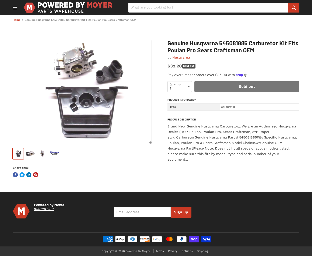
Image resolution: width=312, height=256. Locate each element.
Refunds (187, 251)
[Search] (293, 8)
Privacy (172, 251)
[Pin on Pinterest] (35, 174)
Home (16, 19)
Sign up (181, 212)
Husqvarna (181, 57)
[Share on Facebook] (15, 174)
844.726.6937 (44, 209)
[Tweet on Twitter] (22, 174)
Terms (160, 251)
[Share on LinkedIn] (28, 174)
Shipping (202, 251)
